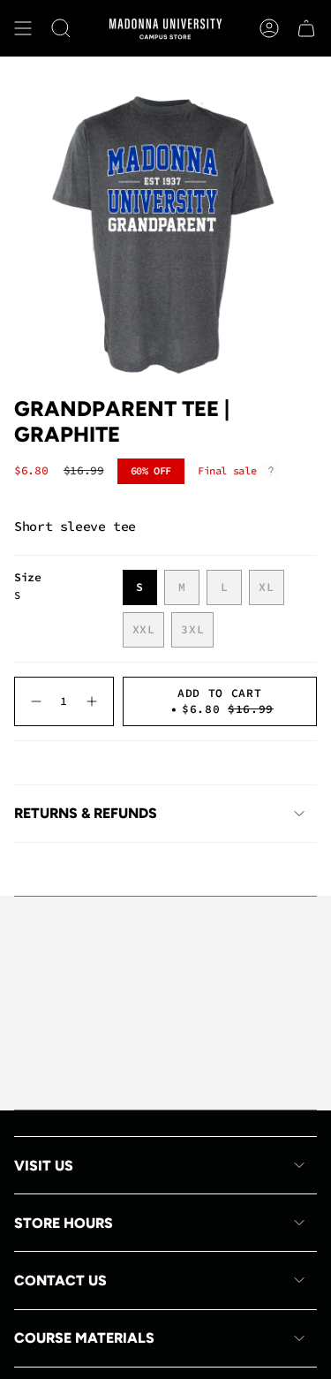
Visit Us (43, 1165)
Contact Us (60, 1280)
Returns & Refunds (85, 813)
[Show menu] (23, 28)
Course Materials (84, 1338)
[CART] (306, 28)
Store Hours (63, 1223)
